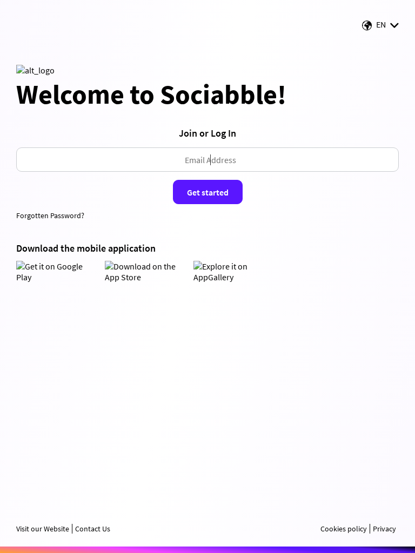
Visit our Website (42, 529)
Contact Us (92, 529)
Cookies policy (343, 529)
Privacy (384, 529)
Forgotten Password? (50, 215)
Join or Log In (207, 133)
